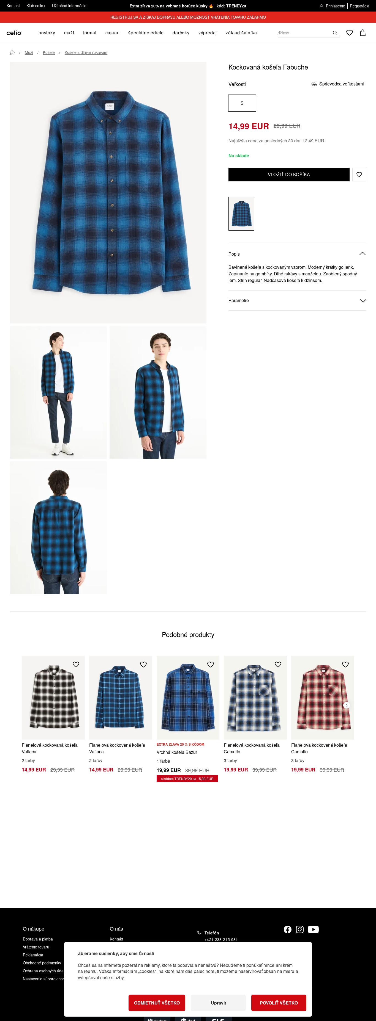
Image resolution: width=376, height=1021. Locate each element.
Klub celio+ (35, 5)
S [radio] (242, 103)
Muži (29, 52)
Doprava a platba (38, 939)
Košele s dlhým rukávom (86, 52)
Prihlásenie (335, 6)
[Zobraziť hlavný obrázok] (108, 192)
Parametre (238, 300)
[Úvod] (12, 52)
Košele (49, 52)
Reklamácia (33, 955)
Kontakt (13, 5)
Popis (234, 254)
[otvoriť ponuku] (57, 32)
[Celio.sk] (14, 33)
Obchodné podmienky (42, 962)
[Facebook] (287, 929)
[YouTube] (313, 929)
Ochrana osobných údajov (46, 970)
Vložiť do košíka (289, 174)
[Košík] (362, 32)
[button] (359, 174)
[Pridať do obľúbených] (76, 664)
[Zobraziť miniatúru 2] (158, 392)
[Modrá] (241, 214)
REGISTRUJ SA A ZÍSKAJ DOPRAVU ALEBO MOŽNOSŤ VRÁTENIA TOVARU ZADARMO (188, 17)
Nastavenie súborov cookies (47, 978)
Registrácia (359, 6)
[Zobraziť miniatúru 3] (58, 527)
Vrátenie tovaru (36, 947)
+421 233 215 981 (221, 939)
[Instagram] (300, 929)
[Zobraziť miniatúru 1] (58, 392)
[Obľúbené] (349, 32)
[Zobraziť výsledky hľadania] (335, 33)
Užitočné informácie (69, 5)
